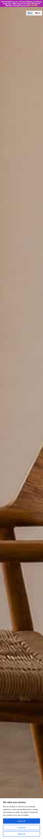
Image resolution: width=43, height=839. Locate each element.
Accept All (21, 821)
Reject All (21, 834)
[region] (21, 818)
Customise (22, 827)
